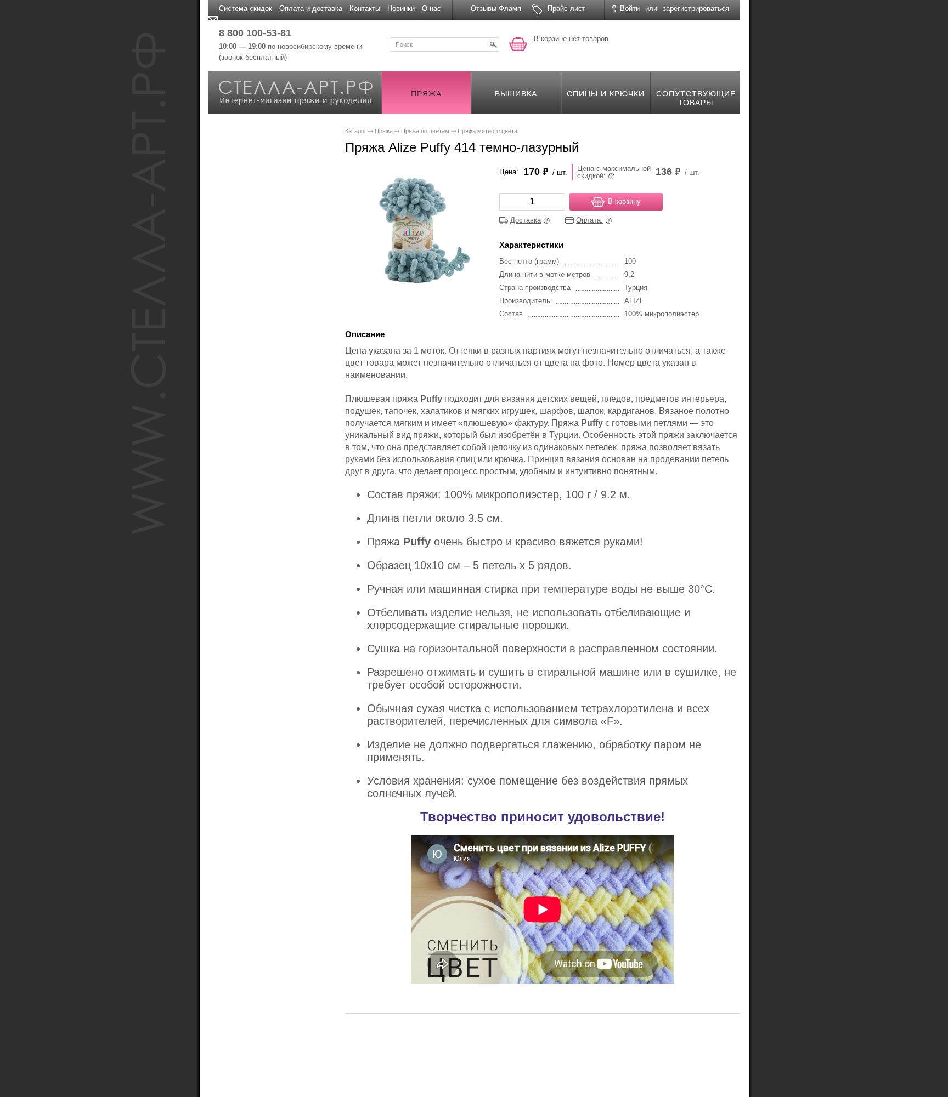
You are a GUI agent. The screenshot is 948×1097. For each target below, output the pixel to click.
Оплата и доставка (310, 8)
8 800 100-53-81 (255, 32)
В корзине (550, 39)
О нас (431, 8)
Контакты (364, 8)
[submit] (493, 44)
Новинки (401, 8)
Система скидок (245, 8)
